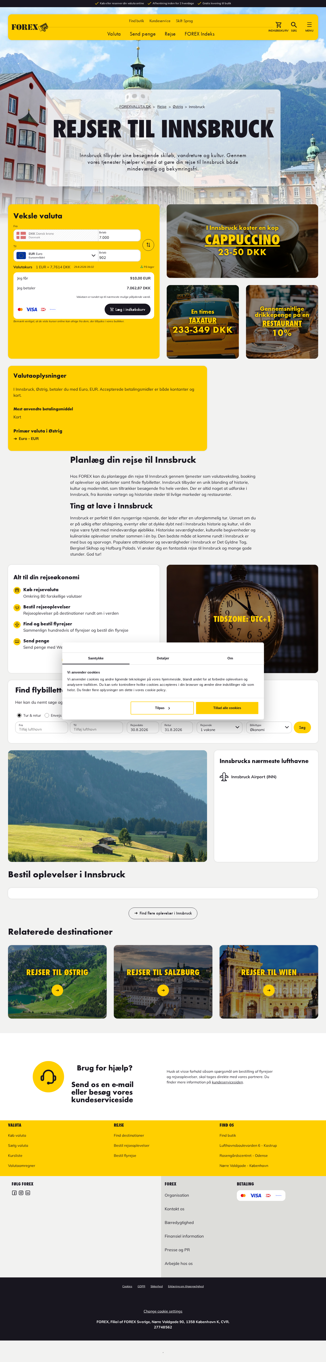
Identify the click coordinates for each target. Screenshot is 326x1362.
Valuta (114, 33)
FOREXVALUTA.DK (135, 106)
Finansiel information (184, 1236)
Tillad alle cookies (227, 708)
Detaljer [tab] (163, 658)
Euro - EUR (29, 438)
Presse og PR (177, 1249)
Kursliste (15, 1155)
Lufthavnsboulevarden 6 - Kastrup (248, 1145)
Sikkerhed (157, 1286)
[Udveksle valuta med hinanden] (148, 245)
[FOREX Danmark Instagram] (21, 1193)
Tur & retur (32, 715)
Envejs (56, 715)
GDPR (141, 1286)
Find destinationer (129, 1135)
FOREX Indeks (199, 33)
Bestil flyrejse (125, 1155)
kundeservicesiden (227, 1082)
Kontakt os (174, 1208)
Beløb (102, 232)
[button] (184, 21)
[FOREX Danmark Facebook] (14, 1193)
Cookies (127, 1286)
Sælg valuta (18, 1145)
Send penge (143, 33)
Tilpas (159, 708)
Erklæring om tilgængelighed (186, 1286)
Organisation (177, 1195)
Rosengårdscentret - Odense (244, 1155)
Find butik (136, 20)
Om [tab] (230, 658)
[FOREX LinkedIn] (27, 1193)
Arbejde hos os (179, 1263)
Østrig (178, 106)
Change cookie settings (163, 1311)
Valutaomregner (21, 1165)
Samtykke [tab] (96, 658)
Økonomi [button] (257, 729)
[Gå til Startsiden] (30, 27)
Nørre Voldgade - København (244, 1165)
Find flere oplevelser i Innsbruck (166, 913)
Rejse (170, 33)
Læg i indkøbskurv (130, 309)
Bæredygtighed (179, 1222)
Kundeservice (160, 20)
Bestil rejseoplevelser (131, 1145)
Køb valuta (17, 1135)
